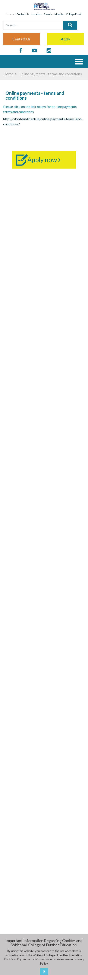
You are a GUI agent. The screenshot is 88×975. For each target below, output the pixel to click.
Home (10, 14)
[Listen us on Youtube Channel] (34, 50)
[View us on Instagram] (49, 50)
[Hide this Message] (44, 971)
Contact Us (22, 14)
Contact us (21, 39)
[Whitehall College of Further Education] (44, 6)
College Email (74, 14)
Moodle (58, 14)
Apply (65, 39)
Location (36, 14)
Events (48, 14)
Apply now (42, 159)
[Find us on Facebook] (20, 50)
